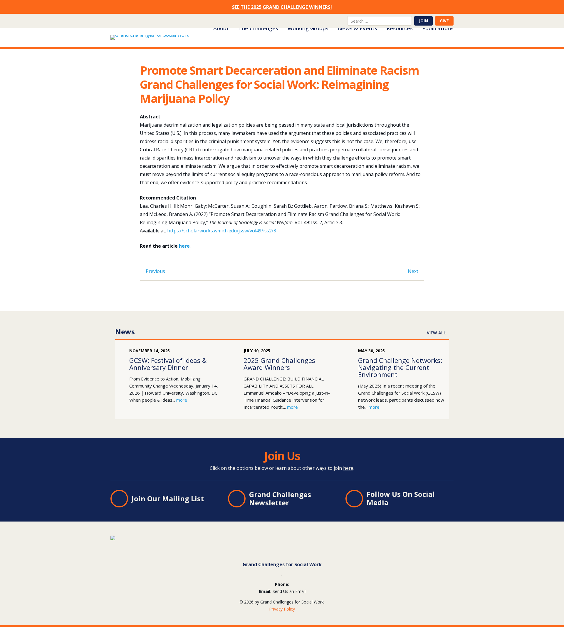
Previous (155, 271)
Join (423, 21)
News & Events (357, 28)
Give (444, 21)
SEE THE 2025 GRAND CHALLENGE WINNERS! (282, 7)
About (221, 28)
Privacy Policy (282, 609)
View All (436, 333)
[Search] (407, 21)
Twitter (321, 21)
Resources (400, 28)
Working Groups (308, 28)
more (181, 400)
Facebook (330, 21)
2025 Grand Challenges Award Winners (279, 364)
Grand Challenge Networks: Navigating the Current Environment (400, 367)
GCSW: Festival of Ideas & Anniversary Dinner (168, 364)
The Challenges (258, 28)
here (184, 246)
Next (413, 271)
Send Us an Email (289, 591)
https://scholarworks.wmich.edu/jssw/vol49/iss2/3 (221, 230)
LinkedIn (312, 21)
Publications (438, 28)
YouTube (340, 21)
